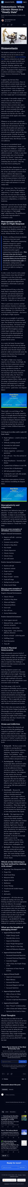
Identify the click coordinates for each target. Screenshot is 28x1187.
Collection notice (14, 1176)
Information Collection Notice (16, 1066)
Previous (6, 1079)
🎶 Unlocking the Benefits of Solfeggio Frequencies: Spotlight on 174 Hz (9, 1117)
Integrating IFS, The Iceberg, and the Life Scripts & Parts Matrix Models (9, 1147)
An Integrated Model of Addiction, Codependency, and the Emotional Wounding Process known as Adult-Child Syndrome (10, 1133)
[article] (14, 1121)
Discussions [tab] (12, 1112)
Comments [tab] (4, 1089)
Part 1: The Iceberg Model (9, 1130)
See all (4, 1155)
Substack (6, 1184)
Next (23, 1079)
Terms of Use (21, 1065)
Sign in (25, 2)
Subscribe (19, 2)
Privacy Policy (14, 1068)
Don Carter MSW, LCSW (10, 19)
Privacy (20, 1175)
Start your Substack (10, 1180)
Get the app (21, 1180)
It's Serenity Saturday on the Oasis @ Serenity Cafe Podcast (10, 1122)
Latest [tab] (6, 1112)
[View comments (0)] (7, 24)
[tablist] (7, 1089)
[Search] (25, 1111)
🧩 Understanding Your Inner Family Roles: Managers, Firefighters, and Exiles (10, 1143)
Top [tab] (3, 1112)
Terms (24, 1175)
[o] (24, 1118)
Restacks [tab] (11, 1089)
